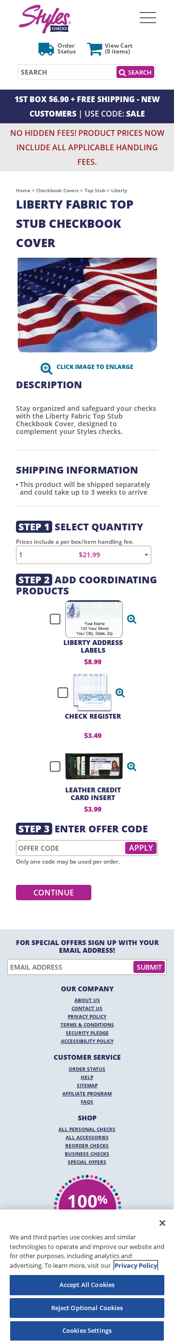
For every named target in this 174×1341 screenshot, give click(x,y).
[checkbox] (89, 619)
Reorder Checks (87, 1145)
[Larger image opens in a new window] (87, 305)
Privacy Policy (87, 1016)
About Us (87, 1000)
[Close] (162, 1223)
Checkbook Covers (57, 190)
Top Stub (95, 190)
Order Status (87, 1069)
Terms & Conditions (87, 1024)
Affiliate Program (87, 1093)
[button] (132, 619)
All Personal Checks (87, 1129)
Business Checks (87, 1154)
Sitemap (87, 1085)
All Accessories (87, 1137)
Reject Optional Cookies (87, 1307)
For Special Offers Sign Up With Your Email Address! (87, 946)
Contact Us (87, 1008)
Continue (53, 892)
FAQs (87, 1101)
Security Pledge (87, 1033)
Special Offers (87, 1162)
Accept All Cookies (87, 1284)
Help (87, 1077)
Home (23, 190)
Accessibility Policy (87, 1041)
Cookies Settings (87, 1330)
